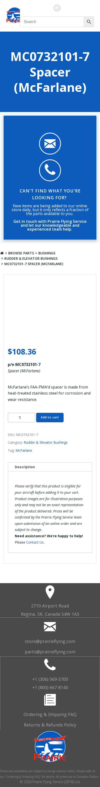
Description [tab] (25, 467)
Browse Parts (21, 253)
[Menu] (57, 8)
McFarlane (24, 450)
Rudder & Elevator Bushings (31, 258)
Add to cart (50, 417)
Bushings (46, 253)
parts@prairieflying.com (50, 652)
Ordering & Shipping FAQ (50, 714)
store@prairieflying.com (50, 641)
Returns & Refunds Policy (50, 725)
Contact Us (35, 542)
